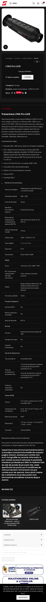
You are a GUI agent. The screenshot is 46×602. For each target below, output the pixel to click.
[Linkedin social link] (23, 92)
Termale (36, 58)
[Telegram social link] (25, 92)
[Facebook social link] (12, 92)
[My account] (38, 3)
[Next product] (39, 62)
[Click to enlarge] (5, 47)
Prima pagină (9, 58)
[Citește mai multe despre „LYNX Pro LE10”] (40, 507)
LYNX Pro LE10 (33, 519)
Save (19, 92)
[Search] (33, 3)
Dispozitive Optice (27, 58)
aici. (28, 438)
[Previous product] (35, 62)
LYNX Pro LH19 (33, 89)
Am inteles (23, 597)
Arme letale (17, 58)
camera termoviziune (20, 89)
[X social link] (14, 92)
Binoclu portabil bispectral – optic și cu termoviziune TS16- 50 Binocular (12, 522)
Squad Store (39, 443)
